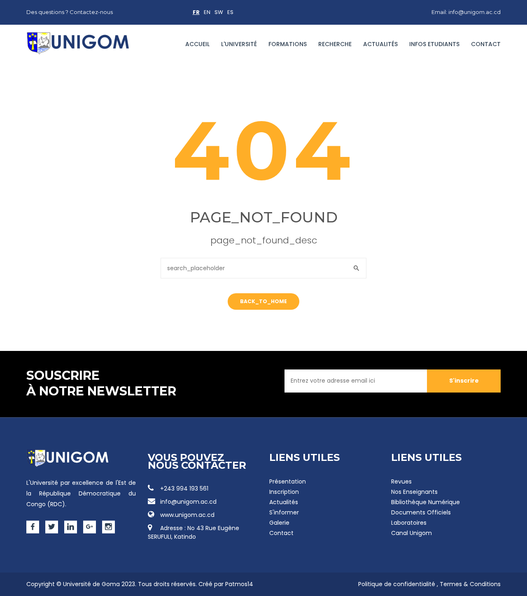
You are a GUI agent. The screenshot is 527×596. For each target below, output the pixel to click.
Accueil (197, 44)
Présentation (287, 481)
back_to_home (263, 301)
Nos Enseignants (414, 492)
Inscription (284, 492)
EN (207, 12)
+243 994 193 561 (184, 488)
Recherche (335, 44)
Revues (401, 481)
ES (230, 12)
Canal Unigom (411, 533)
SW (219, 12)
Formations (287, 44)
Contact (486, 44)
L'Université (239, 44)
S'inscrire (464, 380)
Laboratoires (409, 523)
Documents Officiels (421, 512)
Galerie (279, 523)
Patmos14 (239, 584)
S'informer (284, 512)
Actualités (380, 44)
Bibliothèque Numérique (425, 502)
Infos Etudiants (434, 44)
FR (196, 12)
